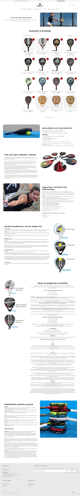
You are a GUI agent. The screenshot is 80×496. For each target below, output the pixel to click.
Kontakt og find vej (31, 483)
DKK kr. (74, 492)
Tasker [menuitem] (45, 9)
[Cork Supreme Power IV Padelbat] (70, 102)
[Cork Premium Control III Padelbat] (56, 102)
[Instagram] (5, 490)
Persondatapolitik (31, 484)
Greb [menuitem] (35, 9)
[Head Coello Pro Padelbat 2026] (28, 102)
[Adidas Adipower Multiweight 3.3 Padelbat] (70, 44)
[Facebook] (3, 490)
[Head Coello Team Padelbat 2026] (56, 83)
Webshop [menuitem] (29, 9)
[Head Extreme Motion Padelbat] (42, 83)
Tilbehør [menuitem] (49, 9)
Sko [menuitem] (40, 9)
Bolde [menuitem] (38, 9)
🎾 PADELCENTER (23, 9)
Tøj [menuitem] (42, 9)
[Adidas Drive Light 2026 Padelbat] (42, 44)
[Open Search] (69, 4)
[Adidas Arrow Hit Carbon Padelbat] (28, 64)
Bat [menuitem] (33, 9)
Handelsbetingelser (6, 483)
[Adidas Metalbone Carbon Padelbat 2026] (42, 64)
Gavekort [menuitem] (53, 9)
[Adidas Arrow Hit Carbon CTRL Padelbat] (56, 44)
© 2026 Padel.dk (6, 493)
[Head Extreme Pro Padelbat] (70, 83)
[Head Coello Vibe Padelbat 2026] (70, 64)
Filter (23, 35)
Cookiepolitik (5, 485)
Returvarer (5, 484)
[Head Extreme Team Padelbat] (28, 83)
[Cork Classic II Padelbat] (42, 102)
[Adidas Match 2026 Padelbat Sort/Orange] (28, 44)
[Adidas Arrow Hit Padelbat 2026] (56, 64)
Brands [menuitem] (57, 9)
